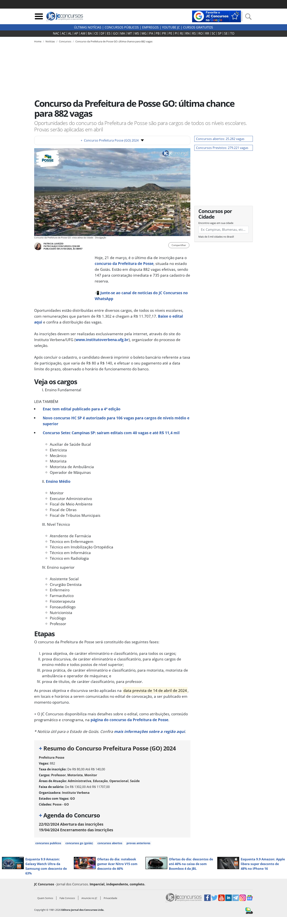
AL (70, 33)
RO (200, 33)
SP (220, 33)
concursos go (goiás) (79, 843)
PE (170, 33)
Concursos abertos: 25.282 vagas (220, 139)
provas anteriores (138, 843)
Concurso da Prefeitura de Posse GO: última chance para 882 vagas (113, 41)
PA (151, 33)
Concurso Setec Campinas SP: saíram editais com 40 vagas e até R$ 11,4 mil (111, 432)
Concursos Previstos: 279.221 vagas (222, 148)
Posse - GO (61, 804)
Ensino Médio (58, 481)
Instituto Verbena (76, 792)
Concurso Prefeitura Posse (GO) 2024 (110, 140)
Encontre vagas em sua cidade (215, 223)
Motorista (75, 775)
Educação (100, 781)
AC (64, 33)
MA (122, 33)
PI (176, 33)
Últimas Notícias (87, 27)
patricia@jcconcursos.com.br (62, 246)
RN (187, 33)
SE (226, 33)
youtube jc (171, 27)
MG (144, 33)
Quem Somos (45, 898)
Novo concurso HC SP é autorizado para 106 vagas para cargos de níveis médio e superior (116, 420)
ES (109, 33)
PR (164, 33)
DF (102, 33)
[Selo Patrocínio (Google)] (216, 16)
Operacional (118, 781)
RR (207, 33)
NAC (56, 33)
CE (96, 33)
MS (137, 33)
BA (90, 33)
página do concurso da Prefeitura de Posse (129, 719)
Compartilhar (179, 245)
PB (158, 33)
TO (232, 33)
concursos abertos (109, 843)
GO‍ (115, 33)
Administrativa (79, 781)
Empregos (150, 27)
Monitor (90, 775)
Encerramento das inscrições (76, 829)
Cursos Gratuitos (198, 27)
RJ (181, 33)
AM (83, 33)
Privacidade (110, 898)
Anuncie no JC (89, 898)
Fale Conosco (67, 898)
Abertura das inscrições (71, 824)
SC (213, 33)
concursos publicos (48, 843)
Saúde (135, 781)
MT (129, 33)
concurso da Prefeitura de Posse (124, 263)
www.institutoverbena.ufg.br (102, 339)
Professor (58, 775)
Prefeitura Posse (51, 757)
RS (194, 33)
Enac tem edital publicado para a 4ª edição (81, 409)
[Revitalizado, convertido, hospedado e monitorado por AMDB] (249, 910)
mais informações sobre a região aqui (149, 731)
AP (76, 33)
